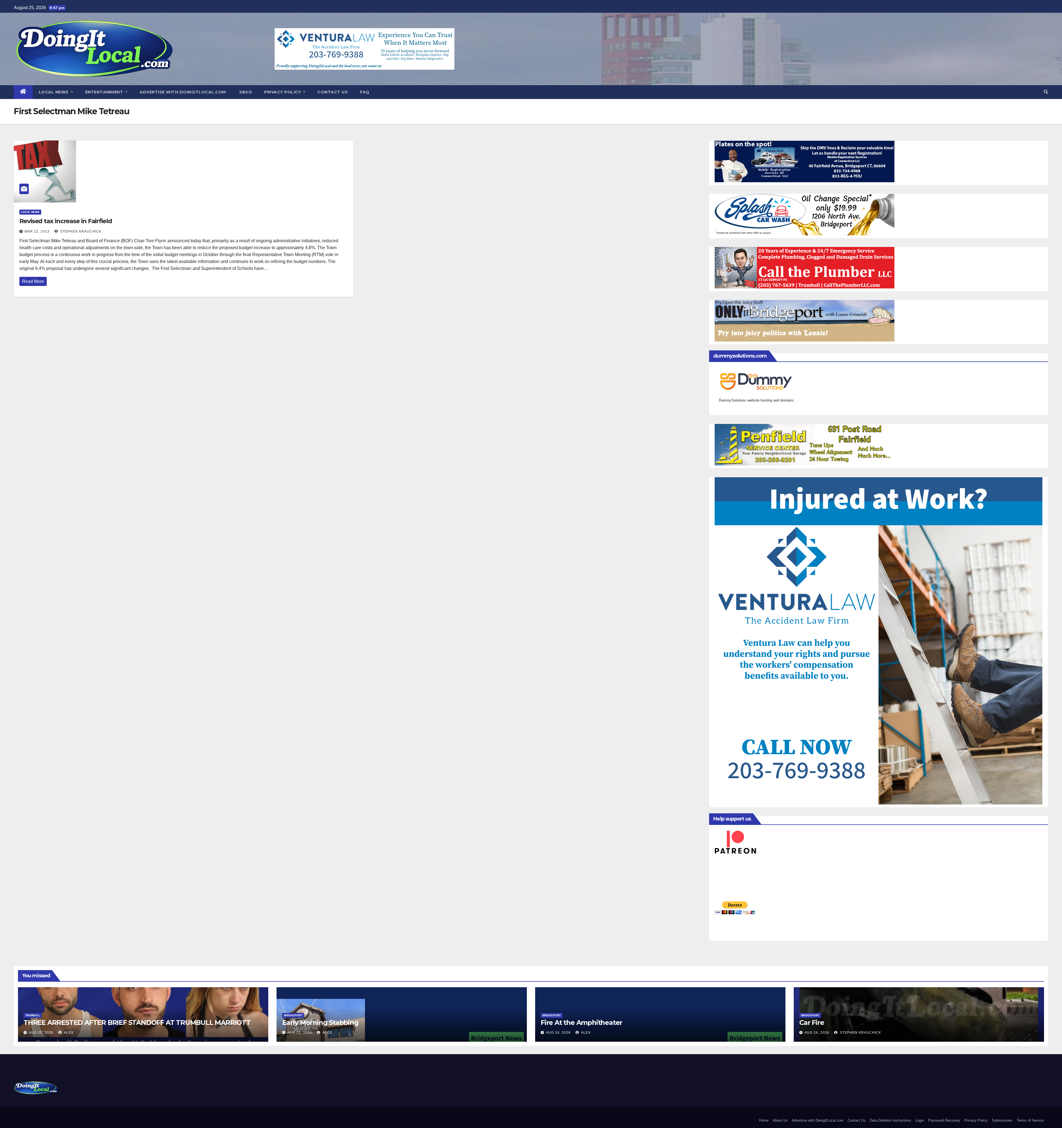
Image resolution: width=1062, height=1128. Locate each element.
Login (919, 1120)
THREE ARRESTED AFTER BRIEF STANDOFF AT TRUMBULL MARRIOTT (137, 1022)
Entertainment (104, 92)
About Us (780, 1120)
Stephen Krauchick (80, 231)
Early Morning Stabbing (320, 1022)
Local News (54, 92)
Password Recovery (944, 1120)
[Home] (23, 92)
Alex (68, 1033)
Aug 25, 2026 (41, 1033)
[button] (1046, 92)
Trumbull (32, 1015)
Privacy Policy (283, 92)
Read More (33, 281)
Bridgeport (293, 1015)
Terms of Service (1030, 1120)
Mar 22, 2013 (37, 231)
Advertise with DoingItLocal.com (183, 92)
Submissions (1002, 1120)
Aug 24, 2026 (558, 1033)
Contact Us (332, 92)
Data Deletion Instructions (890, 1120)
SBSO (245, 92)
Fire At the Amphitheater (581, 1022)
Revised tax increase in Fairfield (65, 221)
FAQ (364, 92)
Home (764, 1120)
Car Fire (811, 1022)
